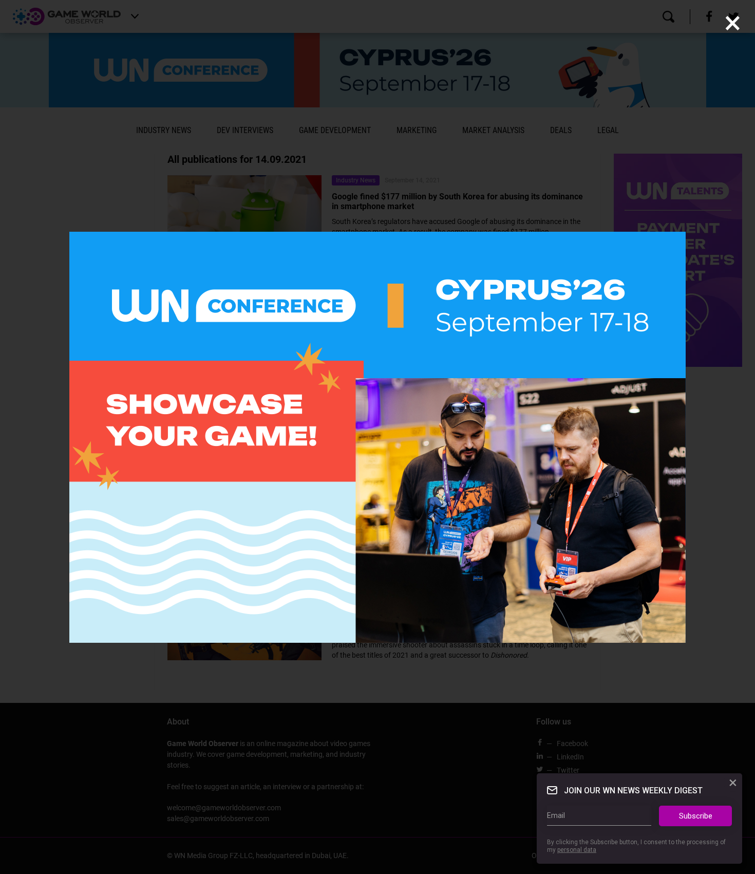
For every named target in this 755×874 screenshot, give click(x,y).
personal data (576, 849)
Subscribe (695, 816)
